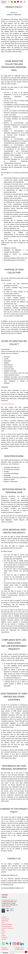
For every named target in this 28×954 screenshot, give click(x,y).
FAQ (3, 930)
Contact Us (4, 937)
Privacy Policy (5, 949)
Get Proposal (5, 920)
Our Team (4, 939)
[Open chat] (26, 952)
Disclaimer (4, 947)
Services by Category (7, 924)
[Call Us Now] (15, 1)
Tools (3, 922)
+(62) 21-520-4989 (6, 906)
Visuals (3, 935)
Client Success (5, 918)
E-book (3, 931)
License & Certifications (7, 928)
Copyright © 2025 (19, 947)
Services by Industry (6, 926)
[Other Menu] (24, 2)
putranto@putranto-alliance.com (9, 900)
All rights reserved (19, 949)
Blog (3, 933)
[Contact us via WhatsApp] (9, 2)
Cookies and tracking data (7, 404)
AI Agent (4, 917)
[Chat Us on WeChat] (12, 2)
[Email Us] (21, 2)
